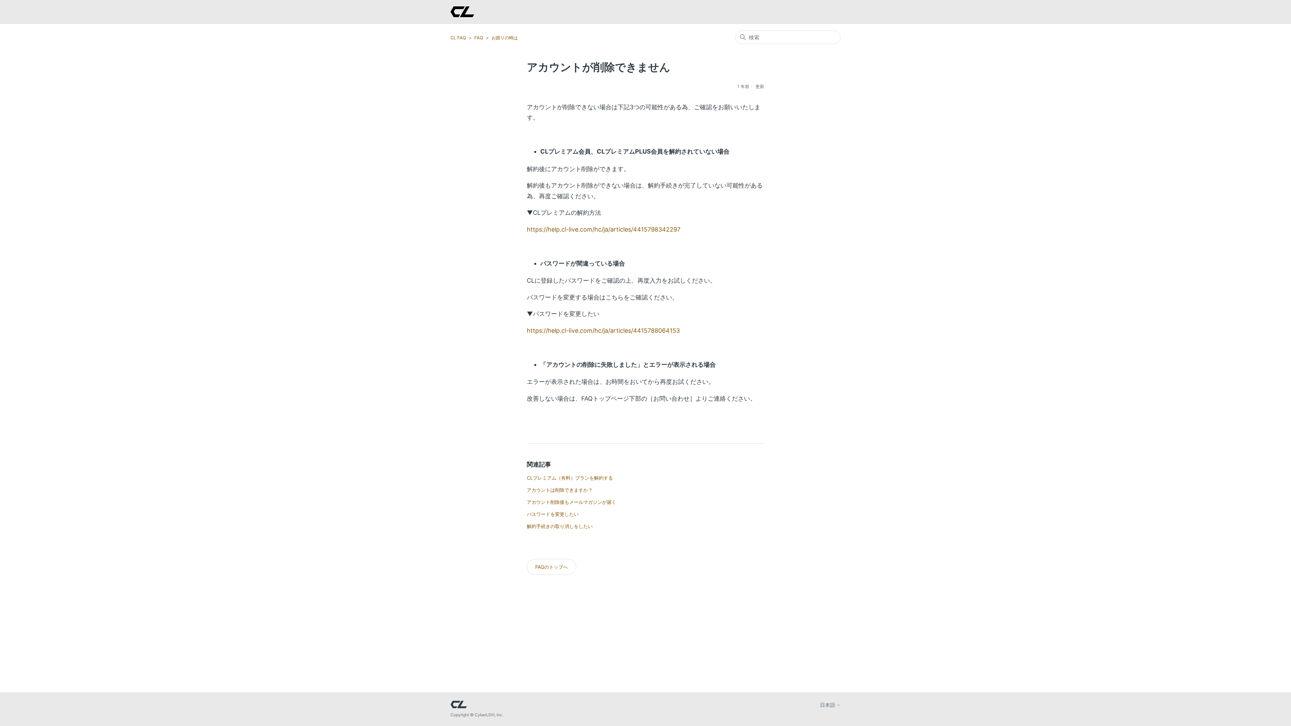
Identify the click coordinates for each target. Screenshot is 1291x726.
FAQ (478, 37)
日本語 (828, 705)
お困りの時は (505, 37)
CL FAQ (458, 37)
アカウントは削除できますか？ (560, 490)
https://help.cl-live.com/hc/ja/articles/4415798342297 (603, 229)
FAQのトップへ (551, 567)
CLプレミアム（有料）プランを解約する (570, 478)
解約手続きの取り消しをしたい (560, 526)
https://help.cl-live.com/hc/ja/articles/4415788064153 (603, 330)
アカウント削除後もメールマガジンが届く (571, 502)
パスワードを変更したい (553, 514)
